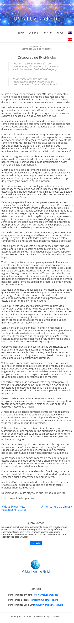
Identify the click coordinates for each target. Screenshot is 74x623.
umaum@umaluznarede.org (48, 604)
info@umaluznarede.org (46, 594)
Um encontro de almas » (57, 506)
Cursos (33, 33)
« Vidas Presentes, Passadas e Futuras (14, 508)
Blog (60, 33)
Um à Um (47, 33)
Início (21, 33)
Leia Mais (35, 543)
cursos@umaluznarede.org (44, 599)
